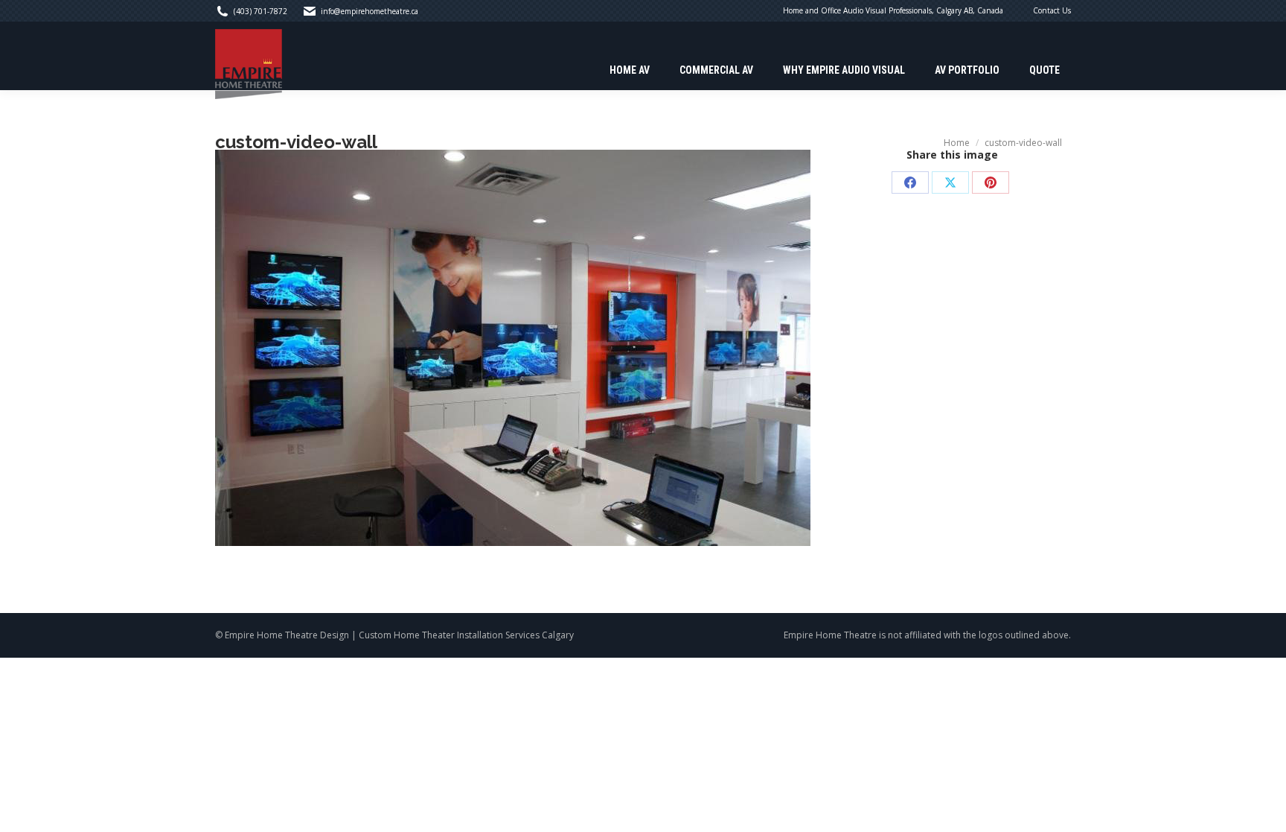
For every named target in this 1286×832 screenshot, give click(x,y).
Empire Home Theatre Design (287, 635)
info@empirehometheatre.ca (369, 11)
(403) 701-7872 (260, 11)
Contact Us (1052, 10)
